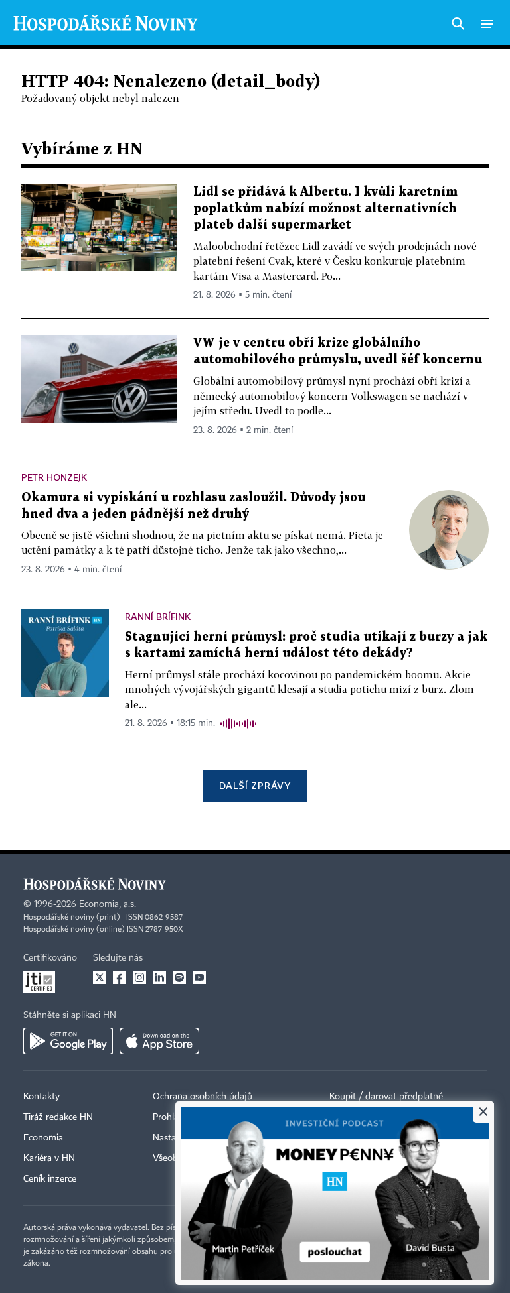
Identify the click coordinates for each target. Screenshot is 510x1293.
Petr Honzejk (54, 477)
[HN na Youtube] (199, 977)
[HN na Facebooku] (119, 977)
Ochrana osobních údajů (202, 1096)
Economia (43, 1137)
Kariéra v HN (49, 1158)
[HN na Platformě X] (99, 977)
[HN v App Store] (159, 1041)
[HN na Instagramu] (139, 977)
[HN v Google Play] (68, 1041)
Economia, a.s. (107, 904)
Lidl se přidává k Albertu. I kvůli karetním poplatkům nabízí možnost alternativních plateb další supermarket (325, 208)
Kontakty (41, 1096)
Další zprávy (254, 785)
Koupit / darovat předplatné (386, 1096)
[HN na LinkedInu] (159, 977)
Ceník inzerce (49, 1179)
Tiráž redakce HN (58, 1117)
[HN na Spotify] (179, 977)
